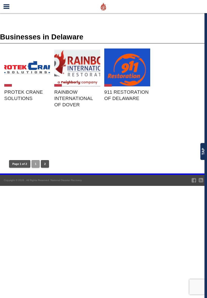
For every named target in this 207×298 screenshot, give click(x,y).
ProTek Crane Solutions (23, 95)
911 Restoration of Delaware (126, 95)
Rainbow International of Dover (73, 98)
